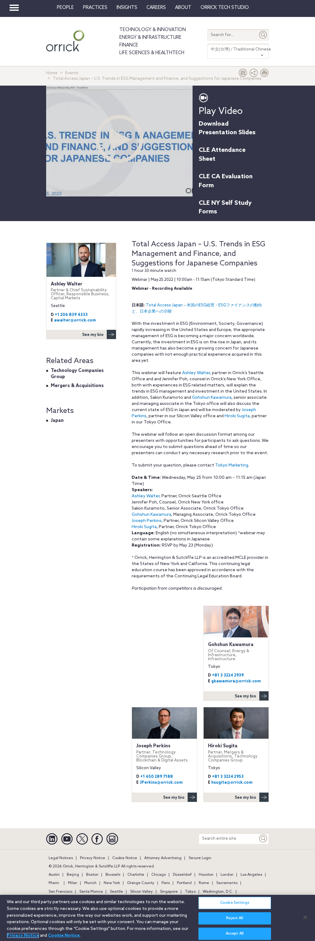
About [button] (183, 7)
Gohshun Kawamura (211, 397)
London (227, 875)
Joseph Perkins (146, 520)
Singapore (169, 892)
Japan (57, 420)
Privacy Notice (92, 858)
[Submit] (263, 35)
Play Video (221, 111)
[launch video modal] (119, 139)
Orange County (140, 883)
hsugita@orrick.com (232, 782)
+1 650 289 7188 (156, 776)
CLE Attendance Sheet (222, 155)
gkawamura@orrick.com (236, 681)
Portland (184, 883)
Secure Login (200, 858)
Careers (156, 7)
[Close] (305, 917)
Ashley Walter (196, 373)
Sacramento (226, 883)
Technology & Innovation (152, 30)
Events (71, 73)
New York (112, 883)
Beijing (73, 875)
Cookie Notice (124, 858)
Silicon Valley (141, 892)
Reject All (234, 918)
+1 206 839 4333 (71, 315)
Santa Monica (91, 892)
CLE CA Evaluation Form (226, 181)
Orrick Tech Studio (225, 7)
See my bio (245, 696)
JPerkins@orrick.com (161, 782)
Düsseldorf (182, 875)
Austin (54, 875)
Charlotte (135, 875)
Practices (95, 7)
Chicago (158, 875)
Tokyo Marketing (231, 465)
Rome (204, 883)
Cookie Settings (234, 903)
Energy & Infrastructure (150, 37)
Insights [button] (127, 7)
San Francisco (60, 892)
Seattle (116, 892)
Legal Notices (61, 858)
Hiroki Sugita (237, 416)
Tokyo (190, 892)
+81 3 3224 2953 (228, 776)
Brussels (113, 875)
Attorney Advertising (162, 858)
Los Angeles (251, 875)
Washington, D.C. (218, 892)
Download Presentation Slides (227, 128)
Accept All (235, 933)
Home (52, 73)
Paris (165, 883)
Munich (90, 883)
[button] (253, 74)
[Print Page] (264, 74)
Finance (128, 45)
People (65, 7)
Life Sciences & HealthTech (151, 53)
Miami (54, 883)
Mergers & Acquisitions (77, 386)
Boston (92, 875)
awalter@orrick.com (75, 320)
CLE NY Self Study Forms (225, 208)
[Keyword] (263, 838)
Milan (72, 883)
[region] (157, 918)
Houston (206, 875)
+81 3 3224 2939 (228, 675)
